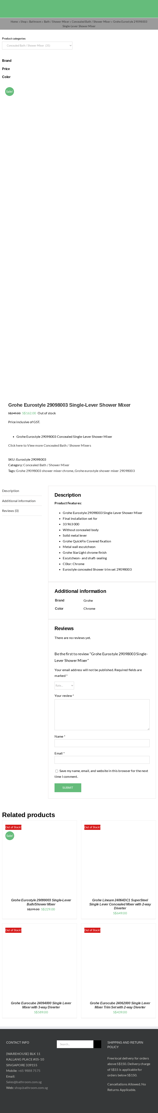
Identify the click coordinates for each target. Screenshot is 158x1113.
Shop (24, 21)
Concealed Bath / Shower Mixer (91, 21)
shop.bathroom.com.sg (31, 1088)
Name (60, 736)
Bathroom (35, 21)
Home (14, 21)
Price (6, 69)
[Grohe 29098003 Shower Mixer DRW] (79, 237)
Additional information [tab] (19, 501)
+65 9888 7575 (29, 1070)
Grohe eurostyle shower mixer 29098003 (105, 471)
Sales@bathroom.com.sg (24, 1082)
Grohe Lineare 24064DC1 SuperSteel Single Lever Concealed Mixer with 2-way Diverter (120, 904)
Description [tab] (10, 491)
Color (6, 77)
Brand (7, 60)
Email (60, 753)
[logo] (16, 6)
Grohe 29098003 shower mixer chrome (44, 471)
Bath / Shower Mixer (56, 21)
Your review (64, 695)
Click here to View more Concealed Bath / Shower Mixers (49, 445)
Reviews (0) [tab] (10, 511)
